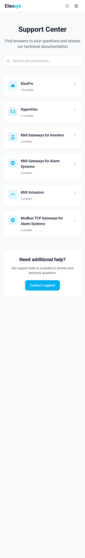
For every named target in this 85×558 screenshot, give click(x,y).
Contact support (42, 285)
